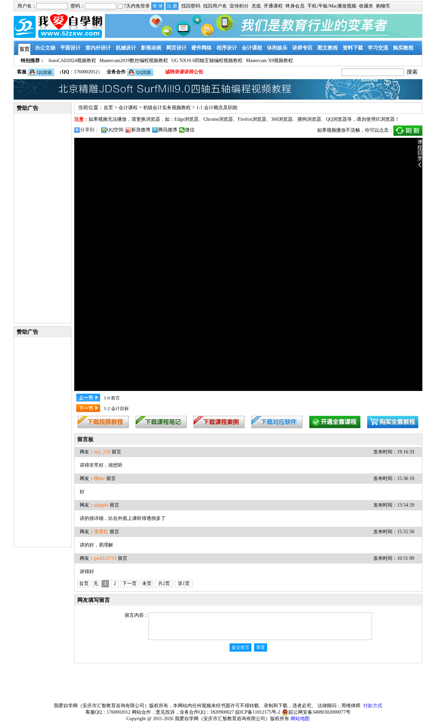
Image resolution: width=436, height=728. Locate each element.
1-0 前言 (112, 398)
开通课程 (273, 6)
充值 (256, 6)
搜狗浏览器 (309, 119)
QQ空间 (115, 129)
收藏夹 (366, 6)
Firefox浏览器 (252, 119)
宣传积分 (239, 6)
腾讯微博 (167, 129)
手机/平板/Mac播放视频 (331, 6)
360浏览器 (282, 119)
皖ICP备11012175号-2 (257, 712)
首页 (108, 107)
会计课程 (128, 107)
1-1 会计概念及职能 (216, 107)
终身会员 (295, 6)
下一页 (129, 583)
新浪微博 (140, 129)
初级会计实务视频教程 (167, 107)
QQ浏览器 (336, 119)
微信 (189, 129)
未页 (147, 583)
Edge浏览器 (186, 119)
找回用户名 (215, 6)
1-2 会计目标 (116, 408)
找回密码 (190, 6)
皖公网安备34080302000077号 (320, 712)
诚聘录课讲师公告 (184, 71)
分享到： (89, 129)
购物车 (383, 6)
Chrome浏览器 (218, 119)
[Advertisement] (42, 218)
